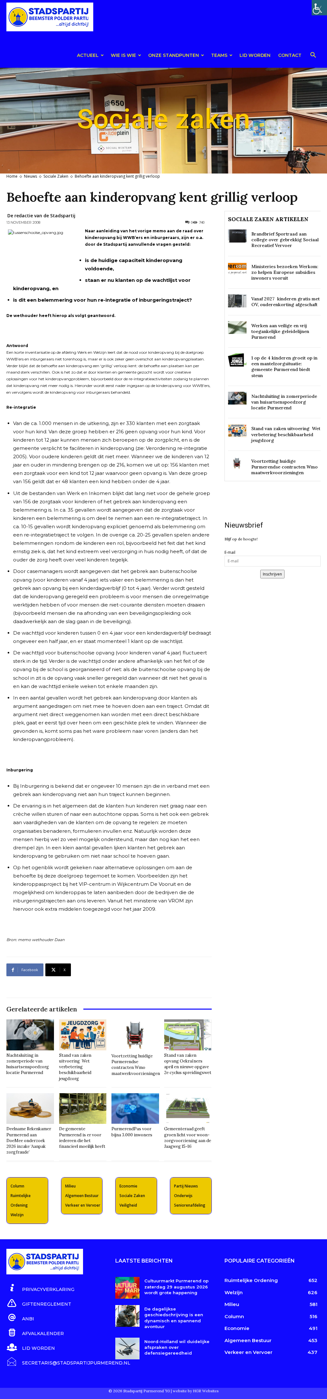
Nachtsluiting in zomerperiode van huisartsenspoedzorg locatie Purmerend (27, 1064)
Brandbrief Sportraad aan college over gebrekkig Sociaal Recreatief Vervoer (285, 239)
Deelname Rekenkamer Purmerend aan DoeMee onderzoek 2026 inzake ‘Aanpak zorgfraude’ (28, 1140)
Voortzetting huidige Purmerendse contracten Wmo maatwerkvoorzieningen (135, 1064)
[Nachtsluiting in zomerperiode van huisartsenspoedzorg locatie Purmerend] (30, 1034)
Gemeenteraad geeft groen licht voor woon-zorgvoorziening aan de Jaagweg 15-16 (187, 1137)
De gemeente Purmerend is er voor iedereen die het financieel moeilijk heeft (82, 1137)
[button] (313, 56)
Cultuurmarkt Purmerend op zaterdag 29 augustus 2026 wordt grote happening (176, 1286)
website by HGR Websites (196, 1390)
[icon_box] (40, 1288)
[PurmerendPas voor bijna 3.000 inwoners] (135, 1108)
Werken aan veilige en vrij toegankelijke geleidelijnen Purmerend (280, 331)
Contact (289, 55)
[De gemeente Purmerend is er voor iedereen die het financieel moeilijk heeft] (83, 1108)
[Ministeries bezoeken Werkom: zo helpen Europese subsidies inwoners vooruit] (237, 268)
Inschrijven (272, 574)
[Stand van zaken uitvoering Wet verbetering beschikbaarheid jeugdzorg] (83, 1034)
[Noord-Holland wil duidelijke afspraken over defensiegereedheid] (127, 1348)
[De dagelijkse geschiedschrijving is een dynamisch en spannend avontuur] (127, 1316)
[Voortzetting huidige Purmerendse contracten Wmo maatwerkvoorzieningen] (135, 1035)
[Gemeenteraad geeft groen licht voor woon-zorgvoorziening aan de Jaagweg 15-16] (188, 1108)
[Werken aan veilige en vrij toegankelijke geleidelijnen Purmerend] (237, 327)
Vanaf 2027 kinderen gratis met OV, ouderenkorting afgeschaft (285, 301)
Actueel (88, 55)
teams (219, 55)
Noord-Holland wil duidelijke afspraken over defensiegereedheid (176, 1347)
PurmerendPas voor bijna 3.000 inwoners (131, 1131)
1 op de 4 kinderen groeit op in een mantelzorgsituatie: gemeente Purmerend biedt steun (284, 366)
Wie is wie (123, 55)
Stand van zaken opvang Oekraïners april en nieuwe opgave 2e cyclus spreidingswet (187, 1064)
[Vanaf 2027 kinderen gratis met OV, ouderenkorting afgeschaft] (237, 300)
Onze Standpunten (173, 55)
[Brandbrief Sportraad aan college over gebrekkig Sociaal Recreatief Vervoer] (237, 236)
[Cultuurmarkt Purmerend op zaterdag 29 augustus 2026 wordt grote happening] (127, 1288)
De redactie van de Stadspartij (41, 216)
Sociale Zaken (55, 176)
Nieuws (30, 176)
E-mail (229, 552)
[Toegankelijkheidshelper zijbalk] (319, 7)
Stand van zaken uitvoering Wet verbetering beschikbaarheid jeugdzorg (75, 1067)
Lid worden (255, 55)
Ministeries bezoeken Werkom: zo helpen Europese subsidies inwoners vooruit (284, 272)
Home (12, 176)
